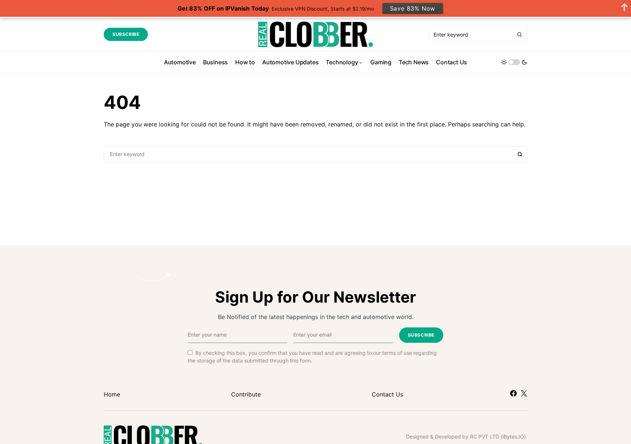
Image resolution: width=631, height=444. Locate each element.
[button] (514, 62)
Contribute (246, 394)
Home (112, 394)
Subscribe (125, 34)
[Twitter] (524, 393)
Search (520, 154)
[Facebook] (513, 393)
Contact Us (387, 394)
